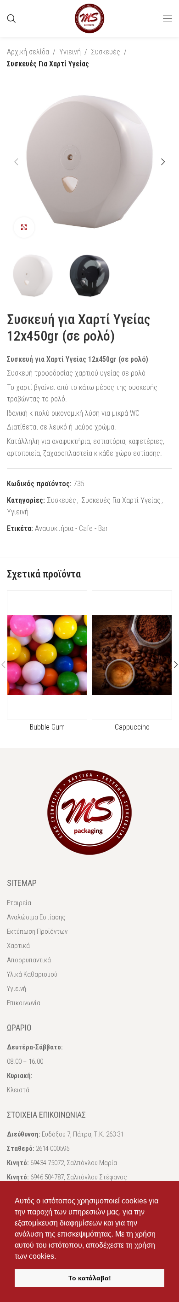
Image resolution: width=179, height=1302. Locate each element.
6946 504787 (47, 1177)
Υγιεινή (70, 51)
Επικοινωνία (23, 1003)
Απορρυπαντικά (29, 960)
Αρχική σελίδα (28, 51)
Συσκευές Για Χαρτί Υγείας (48, 63)
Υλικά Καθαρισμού (32, 974)
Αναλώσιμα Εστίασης (36, 917)
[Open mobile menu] (167, 18)
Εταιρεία (19, 903)
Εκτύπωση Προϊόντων (37, 931)
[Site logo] (89, 17)
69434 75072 (47, 1163)
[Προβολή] (24, 227)
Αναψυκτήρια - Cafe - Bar (71, 528)
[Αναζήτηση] (11, 18)
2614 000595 (52, 1148)
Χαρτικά (18, 946)
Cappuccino (132, 727)
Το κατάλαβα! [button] (89, 1278)
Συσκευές (105, 51)
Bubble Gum (47, 727)
